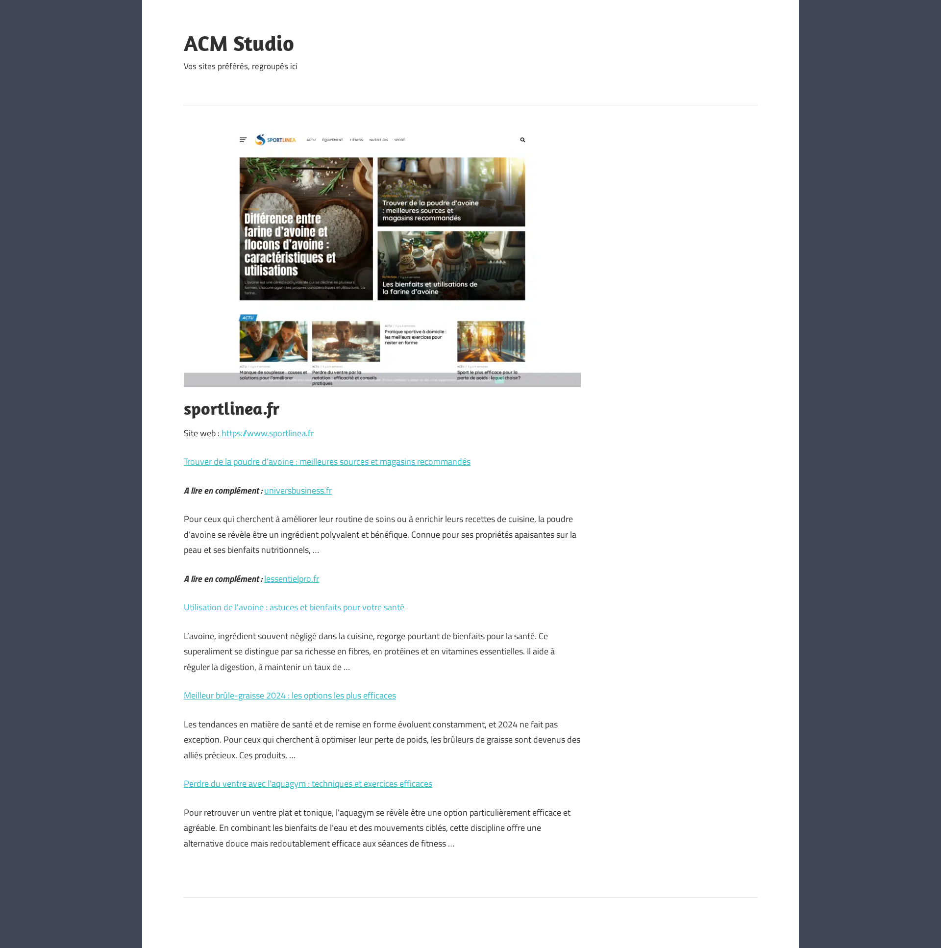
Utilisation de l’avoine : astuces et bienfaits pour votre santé (294, 607)
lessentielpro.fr (291, 578)
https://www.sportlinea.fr (268, 433)
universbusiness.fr (298, 490)
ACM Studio (239, 43)
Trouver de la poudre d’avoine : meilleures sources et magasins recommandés (327, 461)
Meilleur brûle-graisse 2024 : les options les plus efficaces (290, 695)
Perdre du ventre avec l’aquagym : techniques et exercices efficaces (308, 783)
